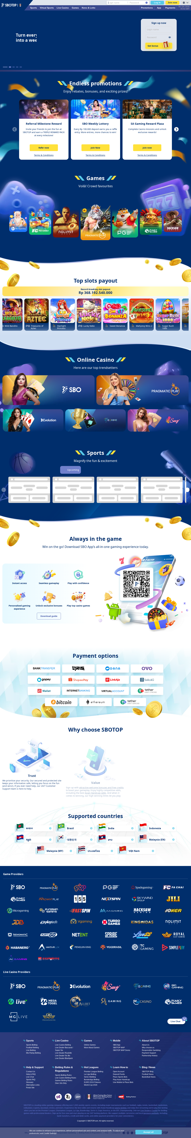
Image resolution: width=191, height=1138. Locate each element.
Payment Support (149, 1053)
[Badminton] (127, 470)
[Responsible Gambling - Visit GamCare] (68, 1097)
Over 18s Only (61, 1083)
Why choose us (148, 1048)
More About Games (92, 1048)
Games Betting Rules (63, 1080)
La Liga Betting (90, 1074)
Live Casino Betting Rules (65, 1078)
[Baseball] (102, 470)
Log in (157, 2)
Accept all (148, 1132)
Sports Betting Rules (63, 1075)
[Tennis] (110, 470)
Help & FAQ (31, 1074)
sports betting (120, 1108)
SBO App (116, 1045)
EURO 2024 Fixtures (92, 1082)
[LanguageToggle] (185, 3)
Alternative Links (33, 1085)
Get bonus (153, 45)
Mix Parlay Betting (33, 1053)
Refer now (43, 147)
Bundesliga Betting (91, 1080)
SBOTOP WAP (119, 1048)
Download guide (48, 616)
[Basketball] (94, 470)
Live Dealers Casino (149, 1111)
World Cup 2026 (90, 1085)
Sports (33, 8)
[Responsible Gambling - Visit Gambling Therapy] (58, 1097)
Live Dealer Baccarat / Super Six (64, 1049)
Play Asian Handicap (121, 1080)
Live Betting (31, 1050)
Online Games (90, 1045)
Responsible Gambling (151, 1050)
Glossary (29, 1082)
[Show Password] (169, 37)
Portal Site (30, 1088)
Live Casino (63, 8)
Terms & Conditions (44, 155)
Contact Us (30, 1072)
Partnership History (149, 1056)
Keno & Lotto (88, 8)
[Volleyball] (119, 470)
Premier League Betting (93, 1072)
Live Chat (30, 1077)
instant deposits (147, 778)
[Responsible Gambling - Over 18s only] (78, 1097)
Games (75, 8)
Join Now (95, 147)
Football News (148, 1074)
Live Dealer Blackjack (64, 1058)
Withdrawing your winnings (143, 781)
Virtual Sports (47, 8)
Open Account (118, 1072)
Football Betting (32, 1048)
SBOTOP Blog (147, 1072)
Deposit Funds (119, 1074)
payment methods (151, 1113)
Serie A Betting (90, 1077)
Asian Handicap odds (95, 783)
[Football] (85, 470)
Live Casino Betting (63, 1045)
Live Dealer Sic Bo (62, 1056)
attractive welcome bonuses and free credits (101, 778)
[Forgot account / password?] (146, 2)
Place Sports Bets (120, 1077)
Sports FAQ (30, 1080)
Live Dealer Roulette (63, 1053)
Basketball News (148, 1077)
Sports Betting (31, 1045)
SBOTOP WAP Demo (121, 1050)
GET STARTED (71, 400)
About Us (145, 1045)
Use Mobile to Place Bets (123, 1082)
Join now (172, 2)
